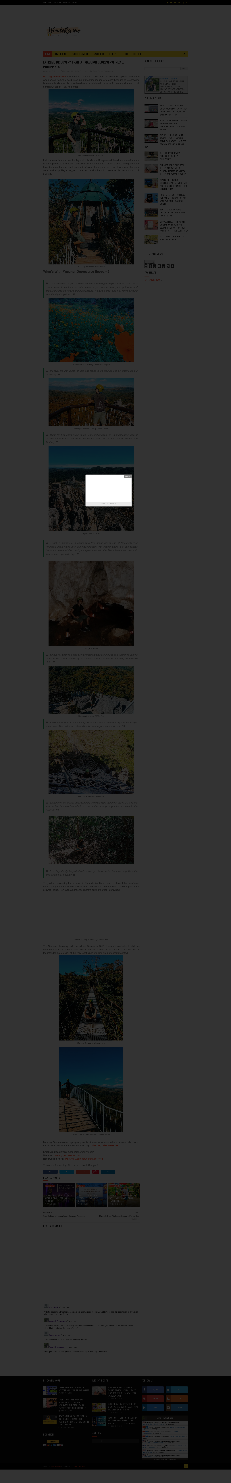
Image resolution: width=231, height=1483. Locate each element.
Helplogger (112, 504)
